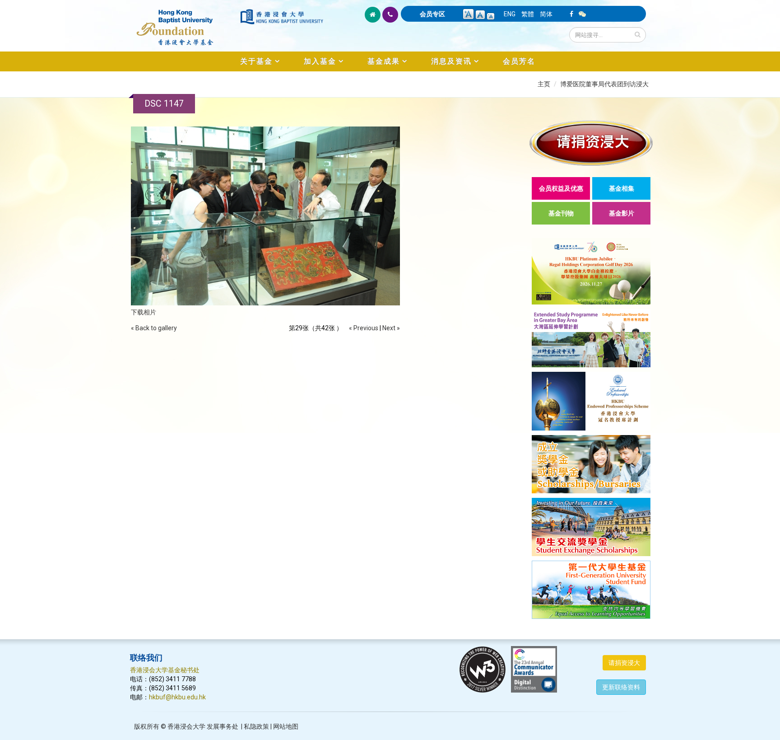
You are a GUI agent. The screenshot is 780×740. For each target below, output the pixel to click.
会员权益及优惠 (561, 188)
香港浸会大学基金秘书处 (165, 670)
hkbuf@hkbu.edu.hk (177, 697)
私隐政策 (256, 726)
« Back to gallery (154, 328)
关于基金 (256, 61)
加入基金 (320, 61)
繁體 (527, 14)
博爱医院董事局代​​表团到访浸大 (604, 84)
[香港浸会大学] (281, 16)
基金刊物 (561, 213)
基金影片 (621, 213)
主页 (544, 84)
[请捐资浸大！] (591, 143)
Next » (391, 328)
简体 (546, 14)
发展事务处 (222, 726)
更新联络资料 (621, 687)
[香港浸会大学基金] (184, 22)
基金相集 (621, 188)
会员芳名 (519, 61)
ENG (509, 14)
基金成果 (383, 61)
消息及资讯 (451, 61)
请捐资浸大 (624, 662)
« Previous (363, 328)
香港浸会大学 (186, 726)
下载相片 (143, 312)
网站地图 (285, 726)
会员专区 (432, 14)
